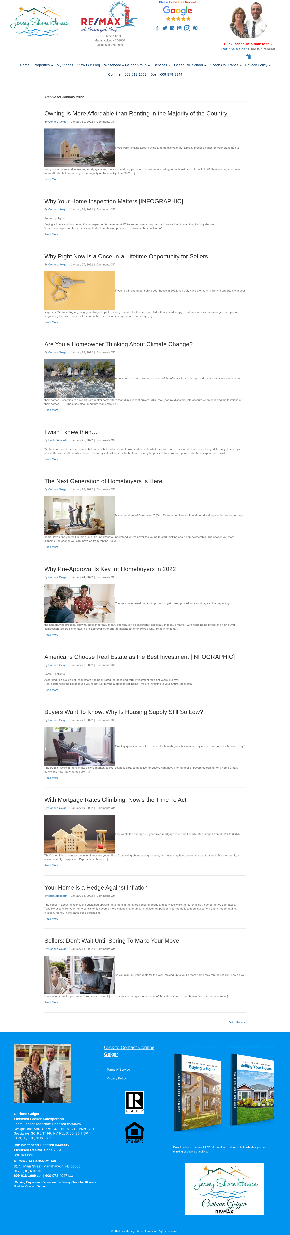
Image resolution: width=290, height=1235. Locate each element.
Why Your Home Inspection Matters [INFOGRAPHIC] (113, 201)
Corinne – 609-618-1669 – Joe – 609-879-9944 (145, 74)
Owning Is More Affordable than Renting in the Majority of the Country (135, 113)
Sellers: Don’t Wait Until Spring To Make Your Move (111, 940)
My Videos (65, 65)
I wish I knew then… (70, 432)
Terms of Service (118, 1069)
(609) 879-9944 (23, 1154)
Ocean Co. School (188, 65)
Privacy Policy (256, 65)
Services (160, 65)
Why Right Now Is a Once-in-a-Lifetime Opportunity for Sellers (126, 256)
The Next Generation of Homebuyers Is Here (103, 481)
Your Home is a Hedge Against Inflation (96, 887)
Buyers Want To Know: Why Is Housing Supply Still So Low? (123, 712)
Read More (51, 179)
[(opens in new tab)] (177, 10)
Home (24, 65)
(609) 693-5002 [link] (32, 1171)
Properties (42, 65)
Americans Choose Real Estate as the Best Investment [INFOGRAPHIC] (139, 657)
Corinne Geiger (234, 49)
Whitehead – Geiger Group (125, 65)
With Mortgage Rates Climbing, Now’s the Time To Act (115, 799)
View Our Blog (88, 65)
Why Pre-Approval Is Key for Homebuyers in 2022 (110, 569)
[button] (52, 65)
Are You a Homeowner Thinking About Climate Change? (118, 344)
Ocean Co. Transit (224, 65)
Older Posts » (237, 1022)
